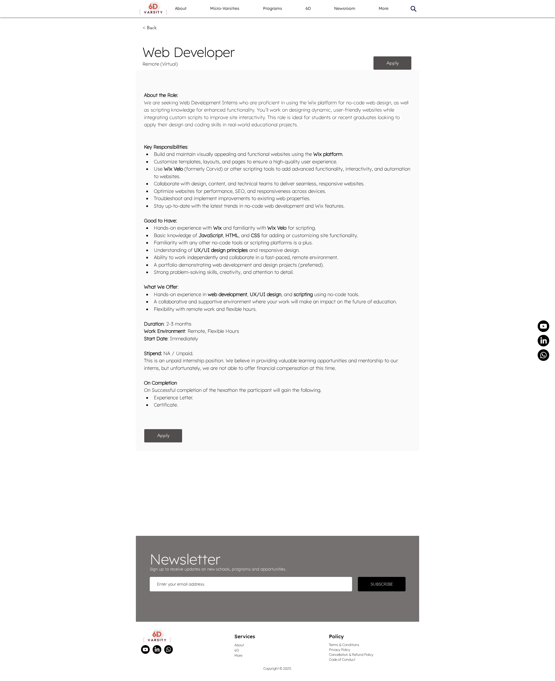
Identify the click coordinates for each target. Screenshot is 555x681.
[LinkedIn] (543, 340)
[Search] (413, 8)
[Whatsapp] (543, 355)
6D (236, 650)
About (239, 645)
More (238, 655)
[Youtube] (543, 326)
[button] (232, 8)
